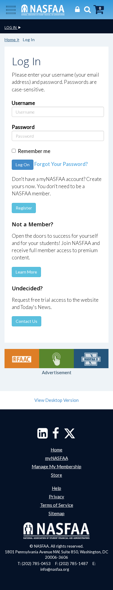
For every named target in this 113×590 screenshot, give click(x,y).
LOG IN (11, 27)
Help (56, 488)
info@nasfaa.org (54, 569)
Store (56, 475)
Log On (23, 164)
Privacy (56, 496)
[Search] (86, 9)
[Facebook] (55, 436)
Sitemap (56, 513)
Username (23, 103)
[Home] (42, 9)
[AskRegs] (56, 358)
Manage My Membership (56, 466)
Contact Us (26, 321)
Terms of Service (56, 505)
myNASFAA (56, 458)
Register (24, 207)
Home (10, 39)
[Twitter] (70, 436)
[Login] (76, 9)
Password (23, 127)
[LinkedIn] (42, 436)
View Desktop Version (56, 400)
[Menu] (11, 9)
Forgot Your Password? (61, 164)
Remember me (34, 151)
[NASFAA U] (91, 358)
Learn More (26, 271)
